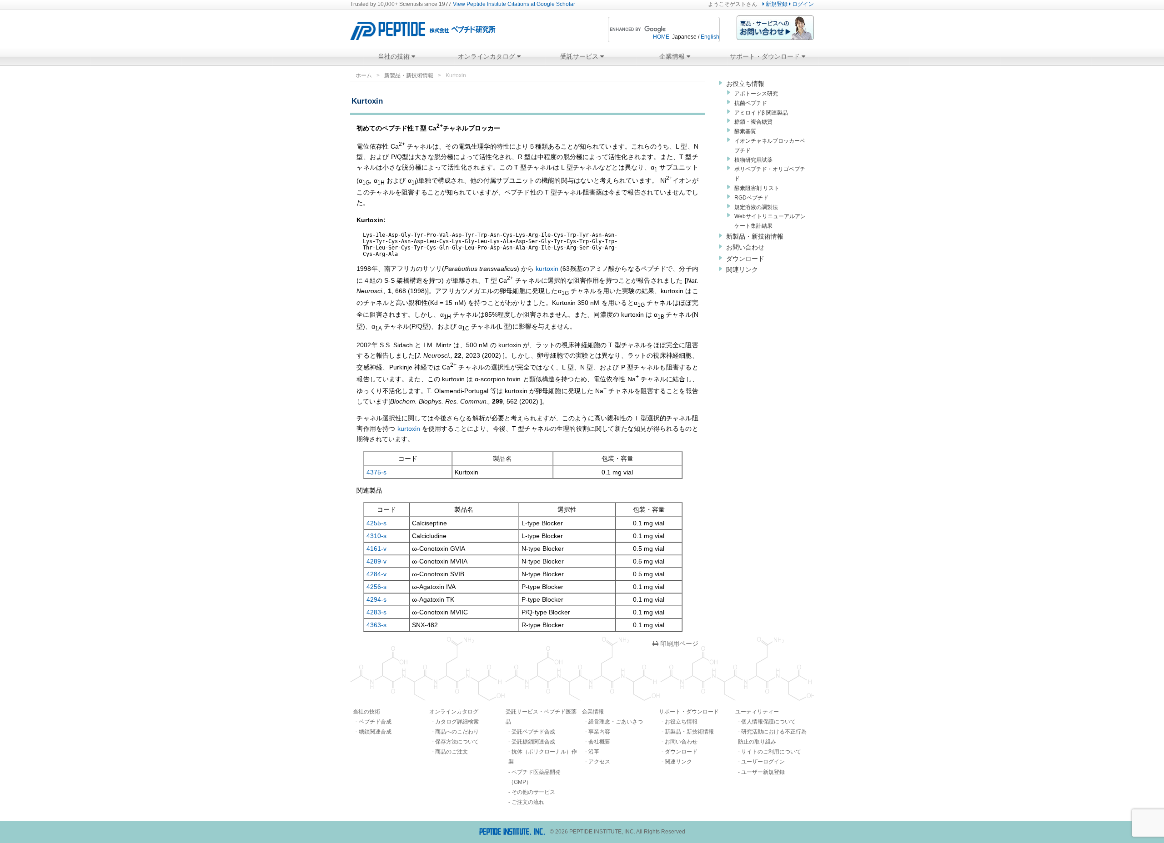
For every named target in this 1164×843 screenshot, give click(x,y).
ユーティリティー (757, 711)
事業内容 (599, 731)
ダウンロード (745, 258)
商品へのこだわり (457, 731)
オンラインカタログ (487, 56)
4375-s (376, 472)
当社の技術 (394, 56)
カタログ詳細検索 (457, 721)
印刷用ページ (678, 643)
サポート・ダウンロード (766, 56)
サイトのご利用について (771, 751)
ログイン (802, 4)
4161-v (376, 548)
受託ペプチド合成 (533, 731)
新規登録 (776, 4)
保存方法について (457, 741)
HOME (661, 37)
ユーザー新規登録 (763, 772)
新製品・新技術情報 (408, 75)
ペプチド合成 (375, 721)
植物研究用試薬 (753, 160)
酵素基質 (745, 131)
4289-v (376, 561)
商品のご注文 (451, 751)
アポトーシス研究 (756, 93)
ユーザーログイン (763, 761)
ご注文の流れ (528, 802)
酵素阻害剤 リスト (756, 188)
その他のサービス (533, 792)
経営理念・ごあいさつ (615, 721)
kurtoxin (546, 268)
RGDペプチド (751, 198)
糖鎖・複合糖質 (753, 122)
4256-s (376, 586)
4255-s (376, 523)
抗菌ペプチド (750, 103)
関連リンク (742, 269)
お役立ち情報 (745, 83)
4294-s (376, 599)
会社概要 (599, 741)
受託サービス (580, 56)
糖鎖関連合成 (375, 731)
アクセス (599, 761)
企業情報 (673, 56)
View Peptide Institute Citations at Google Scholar (514, 4)
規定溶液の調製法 (756, 207)
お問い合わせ (745, 247)
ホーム (364, 75)
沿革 (593, 751)
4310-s (376, 535)
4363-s (376, 625)
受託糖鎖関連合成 (533, 741)
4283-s (376, 612)
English (710, 37)
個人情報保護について (768, 721)
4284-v (376, 574)
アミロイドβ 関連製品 (761, 113)
